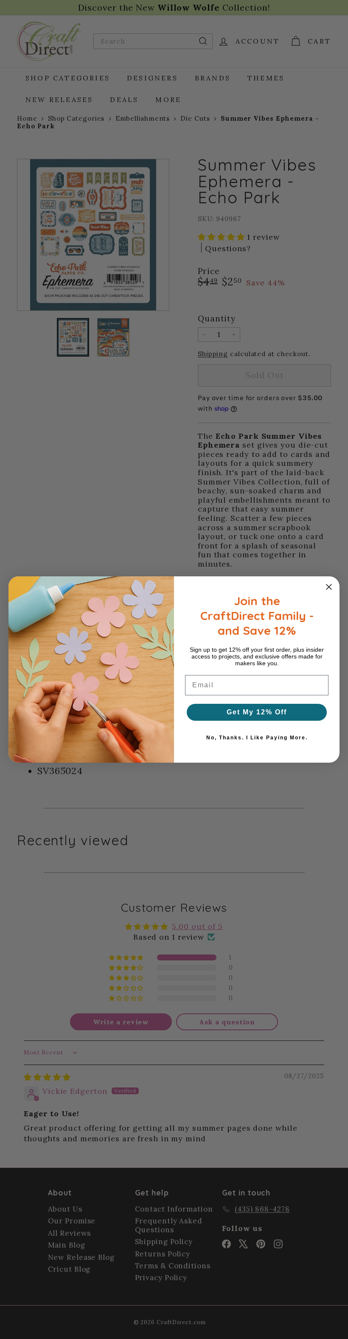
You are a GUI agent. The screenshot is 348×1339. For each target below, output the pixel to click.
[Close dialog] (329, 587)
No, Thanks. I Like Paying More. (257, 738)
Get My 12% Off (257, 712)
